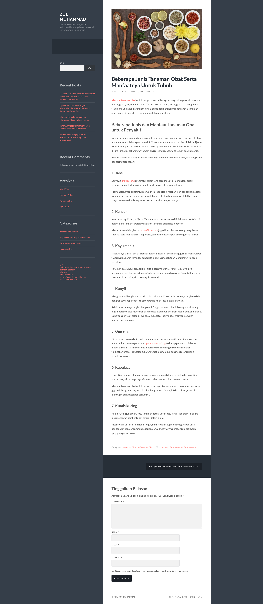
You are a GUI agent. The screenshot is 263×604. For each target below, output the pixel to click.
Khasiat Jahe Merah (69, 231)
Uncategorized (66, 249)
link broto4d (128, 180)
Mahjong (64, 272)
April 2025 (64, 206)
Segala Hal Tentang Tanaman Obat (75, 237)
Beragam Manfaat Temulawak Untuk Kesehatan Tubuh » (174, 466)
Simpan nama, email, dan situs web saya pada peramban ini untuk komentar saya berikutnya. (151, 571)
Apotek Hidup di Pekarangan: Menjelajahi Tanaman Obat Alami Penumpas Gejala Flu (75, 108)
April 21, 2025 (119, 92)
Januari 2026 (66, 201)
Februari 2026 (66, 195)
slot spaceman (66, 274)
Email (115, 545)
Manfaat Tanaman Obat (172, 447)
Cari (62, 63)
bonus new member (68, 279)
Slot (61, 264)
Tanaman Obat (190, 447)
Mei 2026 (64, 189)
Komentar (118, 501)
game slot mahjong (156, 343)
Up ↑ (200, 597)
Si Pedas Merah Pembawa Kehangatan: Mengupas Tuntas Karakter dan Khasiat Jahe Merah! (77, 96)
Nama (115, 532)
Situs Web (117, 557)
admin (133, 92)
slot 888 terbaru (149, 230)
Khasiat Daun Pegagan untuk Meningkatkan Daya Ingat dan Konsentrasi (73, 137)
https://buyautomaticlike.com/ (73, 277)
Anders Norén (187, 597)
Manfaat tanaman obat (124, 100)
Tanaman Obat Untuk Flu (71, 243)
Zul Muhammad (73, 17)
